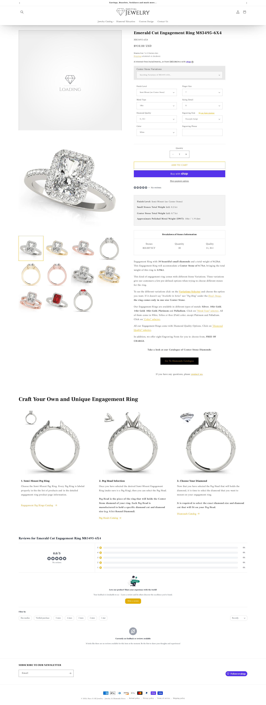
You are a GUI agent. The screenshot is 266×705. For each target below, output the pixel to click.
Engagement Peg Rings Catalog (37, 505)
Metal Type (141, 100)
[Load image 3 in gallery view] (83, 248)
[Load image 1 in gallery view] (31, 248)
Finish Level (142, 86)
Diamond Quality (144, 113)
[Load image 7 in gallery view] (83, 274)
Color (139, 126)
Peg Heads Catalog (108, 518)
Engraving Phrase (189, 126)
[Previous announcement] (19, 3)
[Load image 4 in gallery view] (109, 248)
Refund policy (134, 698)
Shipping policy (179, 698)
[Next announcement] (247, 3)
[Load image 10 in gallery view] (57, 300)
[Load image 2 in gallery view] (57, 248)
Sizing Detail (187, 100)
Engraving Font (198, 113)
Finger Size (187, 86)
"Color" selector (152, 319)
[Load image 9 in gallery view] (31, 300)
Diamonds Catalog (186, 514)
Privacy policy (148, 698)
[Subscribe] (70, 673)
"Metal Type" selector (208, 311)
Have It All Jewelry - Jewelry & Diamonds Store (106, 698)
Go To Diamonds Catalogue (179, 361)
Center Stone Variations (149, 69)
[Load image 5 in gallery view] (31, 274)
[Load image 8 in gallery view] (109, 274)
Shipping (137, 56)
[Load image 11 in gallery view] (83, 300)
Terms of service (163, 698)
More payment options (179, 181)
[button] (22, 12)
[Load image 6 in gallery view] (57, 274)
